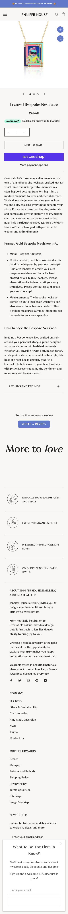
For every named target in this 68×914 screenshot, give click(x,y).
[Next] (44, 94)
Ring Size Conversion (23, 719)
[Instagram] (28, 680)
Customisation (19, 713)
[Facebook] (11, 680)
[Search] (56, 14)
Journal (14, 732)
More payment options (34, 165)
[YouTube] (45, 680)
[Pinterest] (36, 680)
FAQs (13, 725)
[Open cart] (63, 14)
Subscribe (34, 901)
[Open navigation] (5, 14)
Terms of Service (20, 790)
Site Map (15, 796)
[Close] (61, 843)
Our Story (16, 701)
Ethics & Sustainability (24, 707)
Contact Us (17, 738)
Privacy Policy (18, 783)
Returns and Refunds (24, 386)
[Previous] (23, 94)
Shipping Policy (19, 777)
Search (14, 759)
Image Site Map (19, 802)
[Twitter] (19, 680)
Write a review (34, 424)
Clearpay (15, 765)
